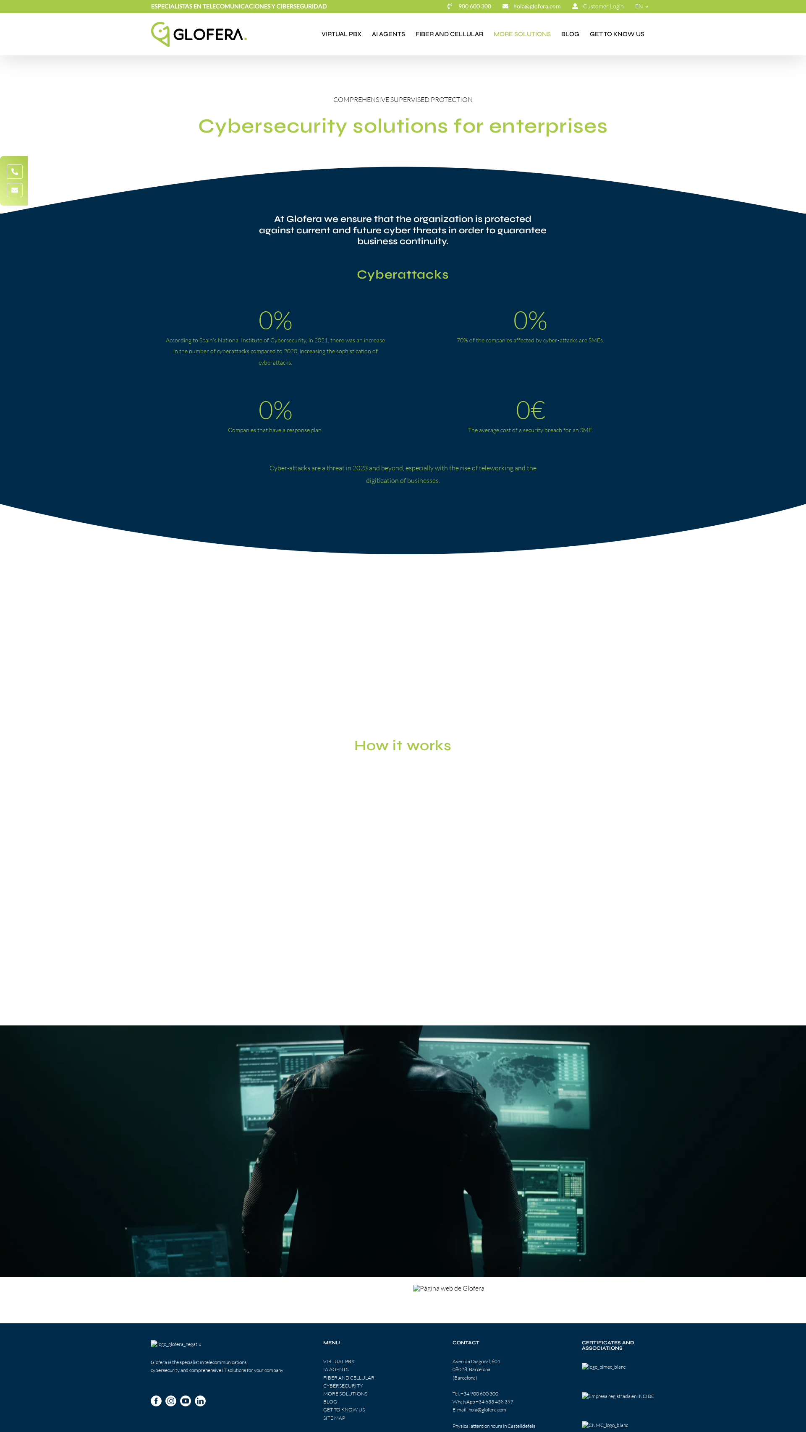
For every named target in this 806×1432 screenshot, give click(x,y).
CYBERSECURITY (343, 1385)
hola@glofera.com (487, 1410)
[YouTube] (185, 1400)
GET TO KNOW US (344, 1410)
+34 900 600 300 (479, 1393)
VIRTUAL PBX (338, 1362)
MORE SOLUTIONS (345, 1393)
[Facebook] (156, 1400)
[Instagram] (170, 1400)
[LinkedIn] (200, 1400)
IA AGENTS (335, 1370)
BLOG (330, 1402)
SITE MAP (334, 1418)
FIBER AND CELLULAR (348, 1378)
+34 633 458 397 (494, 1402)
